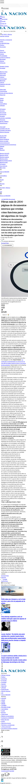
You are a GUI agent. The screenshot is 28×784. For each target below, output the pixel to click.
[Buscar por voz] (25, 31)
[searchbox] (13, 31)
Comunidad (3, 79)
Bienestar (2, 80)
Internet (3, 577)
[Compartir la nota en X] (4, 312)
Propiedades (3, 56)
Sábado (2, 146)
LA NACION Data (4, 43)
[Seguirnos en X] (2, 737)
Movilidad (3, 59)
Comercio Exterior (5, 57)
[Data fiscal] (2, 781)
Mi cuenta (4, 26)
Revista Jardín (4, 162)
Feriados (2, 116)
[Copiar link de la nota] (2, 310)
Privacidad (11, 771)
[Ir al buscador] (2, 10)
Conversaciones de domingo (8, 144)
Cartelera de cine (5, 128)
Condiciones (4, 771)
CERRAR (2, 1)
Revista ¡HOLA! (4, 155)
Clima (1, 41)
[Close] (2, 664)
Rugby (2, 100)
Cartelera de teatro (5, 130)
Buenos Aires (3, 72)
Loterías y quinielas (5, 118)
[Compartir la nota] (2, 308)
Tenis (1, 102)
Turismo (2, 111)
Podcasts (2, 120)
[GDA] (5, 776)
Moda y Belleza (4, 121)
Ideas (1, 148)
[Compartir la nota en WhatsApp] (4, 308)
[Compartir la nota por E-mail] (6, 312)
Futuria (2, 50)
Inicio (3, 17)
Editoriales (3, 89)
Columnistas (3, 91)
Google (5, 579)
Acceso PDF (3, 136)
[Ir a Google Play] (5, 751)
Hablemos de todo (5, 84)
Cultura (2, 77)
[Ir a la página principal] (14, 14)
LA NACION (4, 199)
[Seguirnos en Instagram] (2, 742)
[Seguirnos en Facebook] (2, 732)
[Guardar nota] (2, 305)
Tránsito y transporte (6, 40)
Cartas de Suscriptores (6, 93)
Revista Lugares (4, 157)
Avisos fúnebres (4, 139)
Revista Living (4, 159)
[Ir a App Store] (5, 755)
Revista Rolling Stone (6, 160)
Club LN (4, 23)
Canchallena (3, 104)
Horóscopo (3, 114)
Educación (3, 75)
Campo (2, 54)
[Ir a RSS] (2, 746)
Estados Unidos (4, 66)
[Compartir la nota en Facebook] (2, 312)
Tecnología (3, 112)
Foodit (3, 21)
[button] (14, 112)
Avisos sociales (4, 141)
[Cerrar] (25, 28)
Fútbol (2, 98)
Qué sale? (2, 127)
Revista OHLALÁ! (4, 153)
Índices (2, 61)
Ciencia (2, 82)
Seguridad (3, 73)
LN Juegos (3, 109)
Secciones (4, 19)
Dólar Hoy (3, 52)
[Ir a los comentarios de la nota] (4, 305)
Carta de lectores (5, 143)
